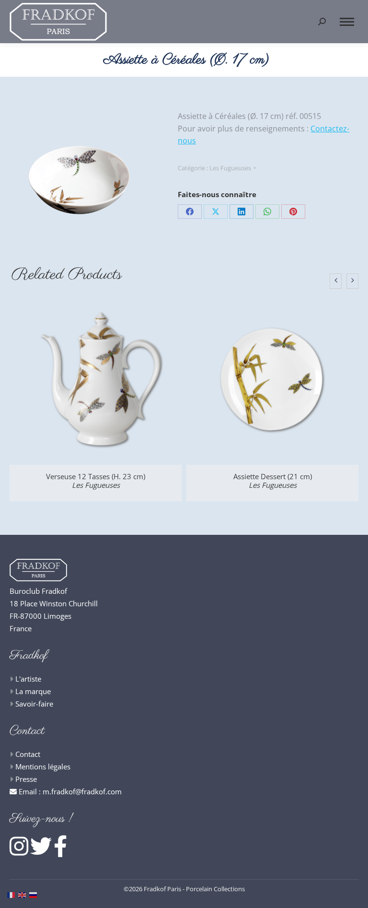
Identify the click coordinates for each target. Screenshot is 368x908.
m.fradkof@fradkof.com (82, 791)
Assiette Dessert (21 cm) (272, 481)
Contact (27, 754)
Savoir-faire (34, 703)
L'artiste (28, 679)
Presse (26, 779)
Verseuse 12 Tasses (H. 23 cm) (95, 481)
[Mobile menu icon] (346, 22)
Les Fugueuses (230, 168)
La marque (33, 691)
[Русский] (34, 894)
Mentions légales (42, 766)
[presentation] (336, 281)
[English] (23, 894)
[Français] (12, 894)
